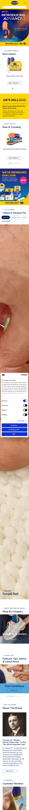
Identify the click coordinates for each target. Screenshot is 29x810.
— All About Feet (8, 655)
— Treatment (7, 591)
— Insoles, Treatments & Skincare (14, 608)
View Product (13, 83)
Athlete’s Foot (16, 217)
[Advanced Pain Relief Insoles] (14, 138)
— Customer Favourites (10, 51)
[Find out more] (14, 27)
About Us (9, 771)
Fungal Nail (6, 217)
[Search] (4, 7)
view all (14, 640)
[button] (2, 26)
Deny (13, 434)
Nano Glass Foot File (14, 76)
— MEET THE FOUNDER (9, 705)
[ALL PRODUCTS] (14, 187)
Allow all (14, 425)
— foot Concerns (8, 210)
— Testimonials (8, 780)
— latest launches (9, 124)
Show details (20, 420)
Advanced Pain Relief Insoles (14, 149)
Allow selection (14, 429)
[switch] (25, 405)
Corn (24, 217)
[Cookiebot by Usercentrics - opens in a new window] (20, 375)
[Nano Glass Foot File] (14, 65)
